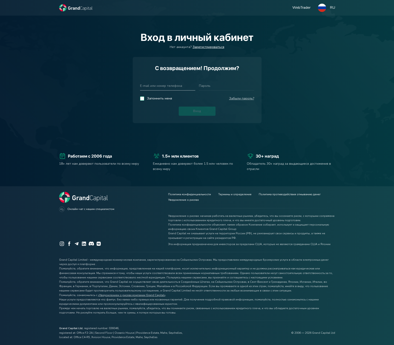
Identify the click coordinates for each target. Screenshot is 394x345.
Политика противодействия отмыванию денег (290, 194)
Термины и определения (234, 194)
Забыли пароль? (241, 98)
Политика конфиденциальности (189, 194)
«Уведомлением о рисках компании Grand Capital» (131, 295)
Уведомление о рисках (183, 200)
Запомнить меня (159, 98)
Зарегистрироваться (208, 47)
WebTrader (301, 7)
